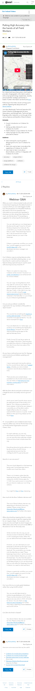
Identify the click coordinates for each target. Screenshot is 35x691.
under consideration (13, 274)
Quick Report (11, 329)
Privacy (6, 687)
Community (16, 2)
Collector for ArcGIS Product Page (16, 655)
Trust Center (13, 687)
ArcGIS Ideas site (12, 247)
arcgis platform (8, 161)
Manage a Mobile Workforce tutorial (17, 661)
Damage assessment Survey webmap (17, 657)
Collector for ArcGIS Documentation (17, 654)
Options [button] (29, 12)
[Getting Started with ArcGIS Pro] (2, 182)
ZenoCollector (7, 106)
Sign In (32, 2)
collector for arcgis (9, 164)
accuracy (6, 157)
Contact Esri (28, 687)
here (29, 99)
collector (20, 161)
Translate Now (26, 20)
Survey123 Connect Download (15, 665)
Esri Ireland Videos (9, 11)
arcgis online (17, 157)
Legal (21, 687)
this (17, 491)
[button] (27, 46)
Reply (7, 172)
